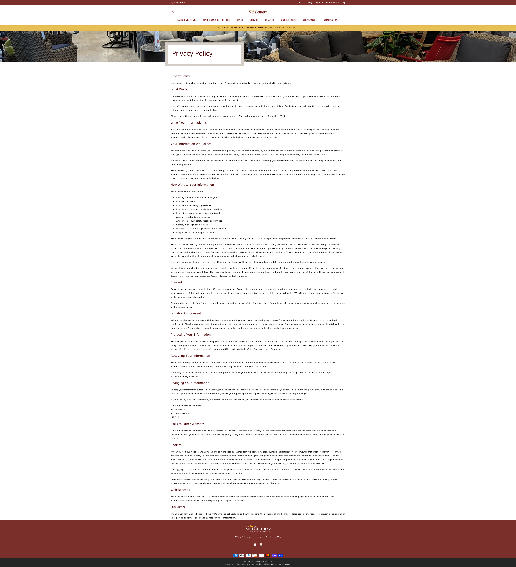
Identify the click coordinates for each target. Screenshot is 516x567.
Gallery (309, 2)
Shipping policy (270, 564)
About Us (319, 2)
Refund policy (228, 564)
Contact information (286, 564)
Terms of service (255, 564)
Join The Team (332, 2)
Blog (343, 2)
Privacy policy (241, 564)
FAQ (301, 2)
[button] (174, 12)
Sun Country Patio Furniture (261, 561)
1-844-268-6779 (181, 2)
